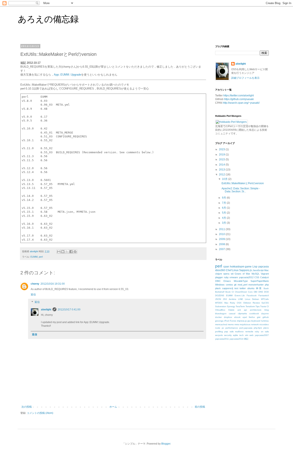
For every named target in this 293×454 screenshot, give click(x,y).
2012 (222, 174)
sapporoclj (227, 288)
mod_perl (242, 284)
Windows (220, 284)
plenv (266, 328)
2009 (222, 239)
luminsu (265, 321)
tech (241, 335)
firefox (252, 317)
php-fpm (258, 328)
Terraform (250, 306)
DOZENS (219, 295)
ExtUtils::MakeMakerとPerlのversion (243, 183)
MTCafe (265, 299)
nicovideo (264, 324)
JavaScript (258, 270)
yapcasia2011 (222, 339)
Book (228, 292)
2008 (222, 244)
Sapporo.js (245, 270)
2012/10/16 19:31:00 (53, 283)
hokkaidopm (237, 266)
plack (218, 288)
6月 (224, 207)
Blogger (165, 443)
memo (231, 324)
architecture (255, 310)
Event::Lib (240, 295)
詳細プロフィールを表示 (245, 77)
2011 (222, 229)
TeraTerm (240, 306)
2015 (222, 159)
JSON (218, 299)
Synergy (231, 306)
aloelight (46, 309)
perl (41, 256)
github (266, 317)
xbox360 (220, 270)
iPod (226, 321)
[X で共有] (67, 251)
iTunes (233, 321)
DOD (266, 292)
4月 (224, 217)
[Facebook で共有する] (71, 251)
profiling (219, 331)
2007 (222, 249)
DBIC (218, 281)
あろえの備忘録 (48, 19)
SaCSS (265, 303)
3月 (224, 222)
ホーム (113, 406)
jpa (249, 321)
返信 (33, 294)
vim (246, 335)
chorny (35, 283)
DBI (255, 292)
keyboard (255, 321)
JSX (225, 299)
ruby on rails (262, 331)
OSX (239, 303)
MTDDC (219, 303)
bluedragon (221, 313)
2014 (222, 164)
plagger (219, 277)
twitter (243, 288)
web (251, 335)
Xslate (231, 310)
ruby (226, 277)
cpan (226, 266)
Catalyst (264, 277)
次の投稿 (26, 406)
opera (226, 273)
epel (245, 317)
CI (233, 292)
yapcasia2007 (262, 335)
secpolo (219, 335)
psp (226, 331)
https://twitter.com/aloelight (238, 95)
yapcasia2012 (246, 277)
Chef (228, 270)
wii (232, 273)
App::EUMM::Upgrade (67, 74)
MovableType (241, 281)
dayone (265, 313)
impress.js (242, 321)
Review (256, 303)
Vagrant (265, 273)
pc (223, 328)
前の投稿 (200, 406)
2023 (222, 149)
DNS (260, 292)
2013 (222, 169)
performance (231, 328)
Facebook (252, 295)
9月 (224, 197)
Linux (235, 270)
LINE (240, 299)
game (248, 266)
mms (236, 324)
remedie (249, 331)
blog (266, 310)
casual (232, 313)
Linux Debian (252, 299)
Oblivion (247, 303)
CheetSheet (241, 292)
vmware (234, 277)
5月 (224, 212)
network (255, 324)
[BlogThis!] (63, 251)
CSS (256, 277)
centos (229, 284)
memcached (221, 324)
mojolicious (245, 324)
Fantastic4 (263, 295)
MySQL (256, 273)
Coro (250, 292)
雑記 (246, 339)
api (245, 310)
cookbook (254, 313)
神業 (259, 288)
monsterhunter (256, 284)
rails (232, 331)
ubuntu (250, 288)
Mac (266, 270)
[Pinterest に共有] (75, 251)
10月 (225, 179)
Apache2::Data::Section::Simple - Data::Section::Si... (241, 190)
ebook (237, 317)
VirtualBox (220, 310)
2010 (222, 234)
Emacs (227, 281)
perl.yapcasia (245, 328)
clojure (218, 273)
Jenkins (232, 299)
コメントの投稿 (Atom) (40, 413)
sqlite (235, 335)
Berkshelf (219, 292)
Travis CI (264, 306)
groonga (219, 321)
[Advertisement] (247, 380)
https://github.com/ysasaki (239, 99)
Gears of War (242, 273)
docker (218, 317)
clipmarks (242, 313)
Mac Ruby (229, 303)
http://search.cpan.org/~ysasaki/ (241, 102)
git (235, 284)
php (267, 284)
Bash (266, 288)
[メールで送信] (59, 251)
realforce (239, 331)
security (228, 335)
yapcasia (263, 266)
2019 (222, 154)
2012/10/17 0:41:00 (69, 309)
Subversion (220, 306)
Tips (257, 306)
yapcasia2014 (236, 339)
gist (258, 317)
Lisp (254, 266)
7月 (224, 202)
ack (239, 310)
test (236, 288)
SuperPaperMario (260, 281)
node (217, 328)
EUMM (34, 256)
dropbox (228, 317)
